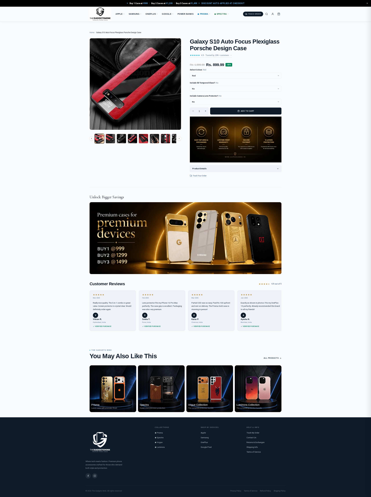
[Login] (272, 14)
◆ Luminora (160, 447)
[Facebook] (88, 475)
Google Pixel (206, 447)
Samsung (134, 14)
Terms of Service (254, 452)
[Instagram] (94, 475)
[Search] (266, 14)
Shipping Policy (279, 491)
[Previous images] (92, 138)
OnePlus (151, 14)
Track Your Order (200, 176)
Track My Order (253, 433)
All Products (271, 358)
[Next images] (179, 138)
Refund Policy (265, 491)
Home (92, 32)
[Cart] (278, 14)
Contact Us (251, 437)
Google (166, 14)
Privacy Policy (235, 491)
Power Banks (186, 14)
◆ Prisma (203, 14)
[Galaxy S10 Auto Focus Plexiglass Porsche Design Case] (99, 139)
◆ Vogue (158, 442)
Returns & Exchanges (255, 442)
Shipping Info (252, 447)
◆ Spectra (220, 14)
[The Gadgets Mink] (100, 14)
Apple (119, 14)
